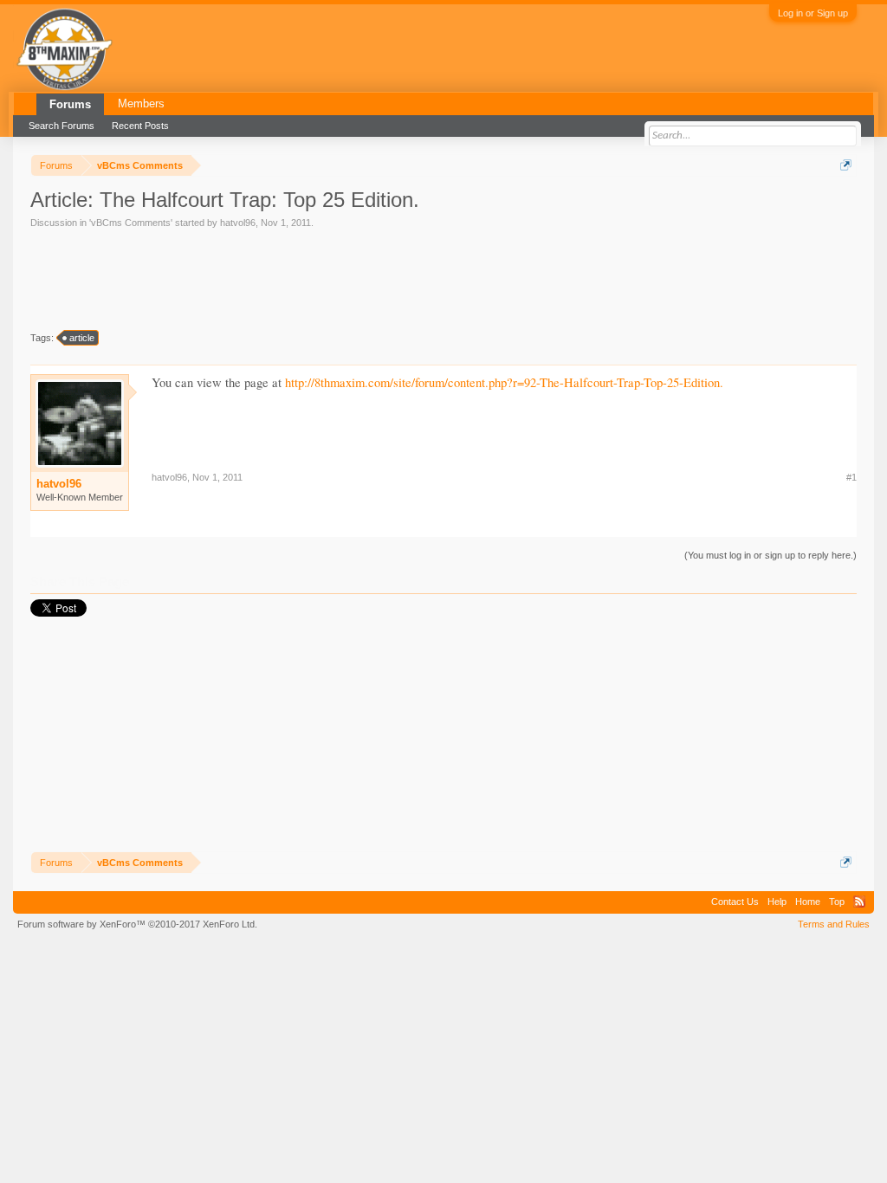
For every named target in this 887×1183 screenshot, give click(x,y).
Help (777, 901)
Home (807, 901)
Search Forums (61, 125)
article (81, 338)
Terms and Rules (834, 924)
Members (141, 103)
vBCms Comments (131, 222)
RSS (859, 901)
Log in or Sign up (813, 13)
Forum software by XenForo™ (137, 924)
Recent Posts (140, 125)
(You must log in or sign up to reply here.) (770, 555)
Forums (70, 104)
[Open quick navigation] (845, 165)
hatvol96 (238, 222)
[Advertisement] (345, 278)
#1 (851, 477)
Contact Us (735, 901)
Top (837, 901)
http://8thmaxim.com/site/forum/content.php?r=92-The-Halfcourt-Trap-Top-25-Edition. (504, 382)
